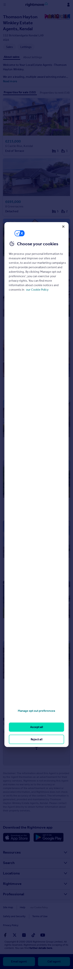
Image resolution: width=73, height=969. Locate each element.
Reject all (36, 739)
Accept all (36, 727)
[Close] (63, 226)
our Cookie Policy (37, 289)
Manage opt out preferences (36, 711)
